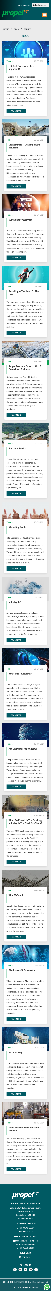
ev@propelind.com (27, 1244)
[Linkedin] (20, 1269)
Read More (16, 111)
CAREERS (26, 5)
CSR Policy (27, 1257)
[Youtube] (31, 1269)
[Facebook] (15, 1269)
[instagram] (36, 1269)
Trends (27, 29)
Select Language (39, 5)
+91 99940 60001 (26, 1228)
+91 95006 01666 (26, 1248)
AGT (36, 1287)
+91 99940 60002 (26, 1231)
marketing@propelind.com (26, 1241)
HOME (6, 29)
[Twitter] (25, 1269)
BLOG (20, 5)
